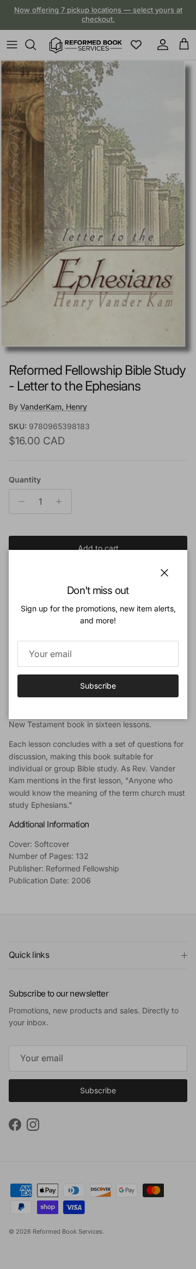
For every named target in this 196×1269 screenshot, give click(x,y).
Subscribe (98, 685)
